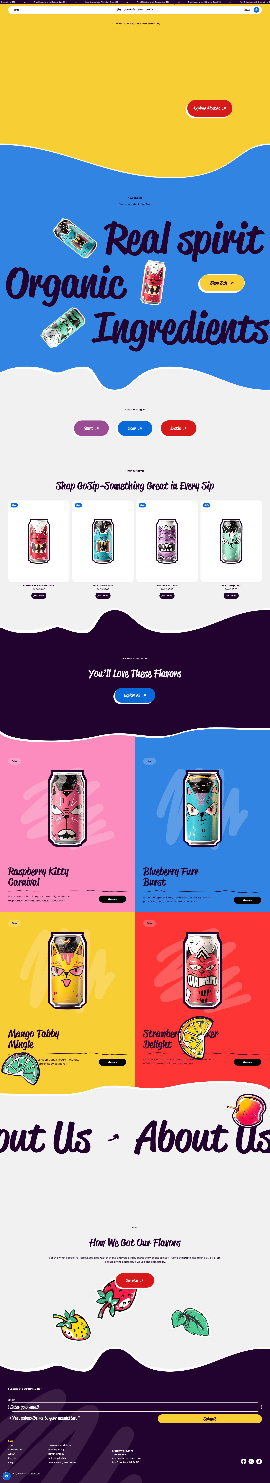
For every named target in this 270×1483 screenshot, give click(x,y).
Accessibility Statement (62, 1462)
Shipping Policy (57, 1458)
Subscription (15, 1449)
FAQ (10, 1462)
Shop (11, 1445)
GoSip (16, 9)
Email (11, 1400)
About (11, 1454)
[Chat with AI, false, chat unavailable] (7, 1476)
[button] (256, 9)
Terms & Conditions (59, 1445)
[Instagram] (251, 1461)
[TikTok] (259, 1461)
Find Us (12, 1458)
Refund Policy (56, 1454)
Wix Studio (35, 1473)
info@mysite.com (122, 1450)
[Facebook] (243, 1461)
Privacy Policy (56, 1449)
